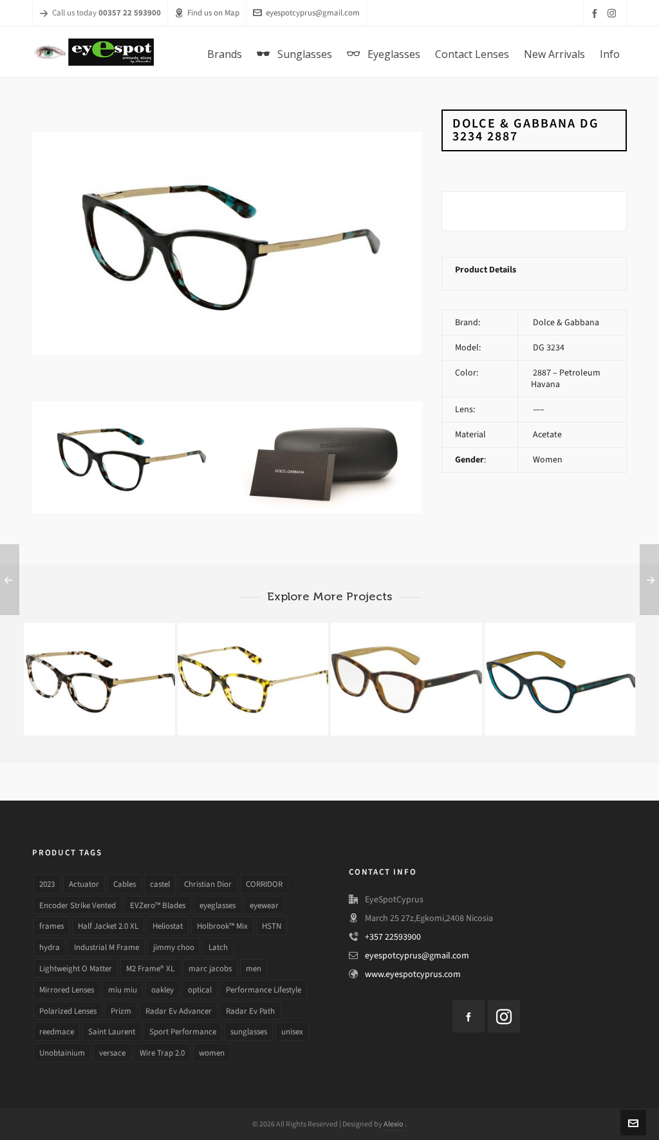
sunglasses (248, 1031)
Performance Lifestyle (263, 989)
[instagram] (614, 12)
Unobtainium (62, 1052)
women (212, 1052)
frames (51, 925)
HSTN (271, 925)
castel (160, 884)
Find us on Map (213, 12)
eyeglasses (218, 905)
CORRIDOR (264, 884)
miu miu (122, 989)
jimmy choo (173, 947)
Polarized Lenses (68, 1010)
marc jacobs (210, 968)
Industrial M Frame (106, 947)
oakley (162, 989)
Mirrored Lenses (66, 989)
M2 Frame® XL (150, 968)
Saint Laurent (111, 1031)
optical (200, 989)
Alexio (394, 1124)
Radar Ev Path (250, 1010)
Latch (218, 947)
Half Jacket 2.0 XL (108, 925)
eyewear (264, 905)
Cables (124, 884)
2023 (47, 884)
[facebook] (596, 13)
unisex (292, 1031)
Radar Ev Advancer (178, 1010)
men (253, 968)
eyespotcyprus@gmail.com (313, 12)
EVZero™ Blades (157, 905)
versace (112, 1052)
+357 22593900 (393, 937)
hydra (49, 947)
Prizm (121, 1010)
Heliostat (168, 925)
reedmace (56, 1031)
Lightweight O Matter (75, 968)
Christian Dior (208, 884)
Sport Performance (182, 1031)
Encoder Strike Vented (77, 905)
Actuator (84, 884)
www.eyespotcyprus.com (413, 974)
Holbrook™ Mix (222, 925)
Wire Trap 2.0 (162, 1052)
